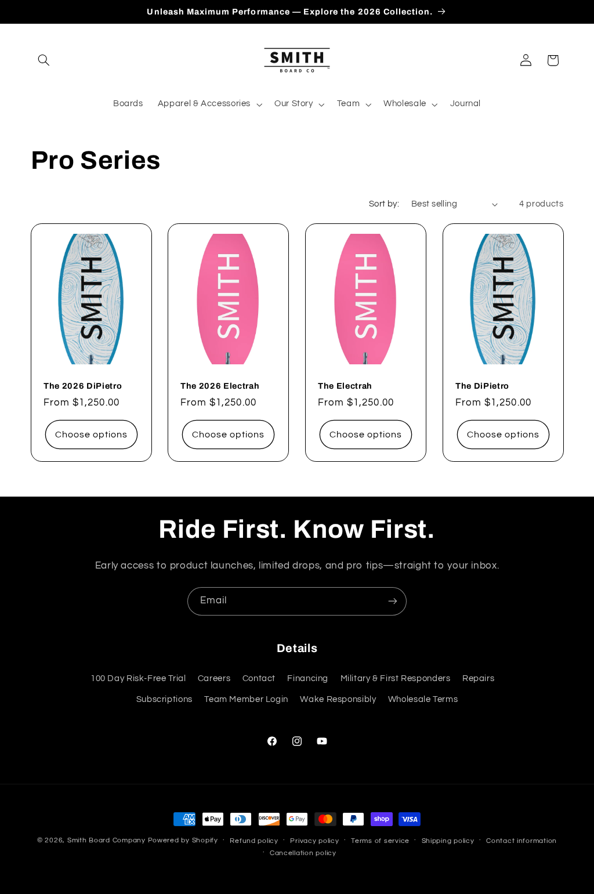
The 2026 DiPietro (83, 385)
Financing (307, 678)
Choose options (91, 434)
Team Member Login (246, 699)
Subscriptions (164, 699)
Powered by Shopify (183, 840)
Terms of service (380, 841)
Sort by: (384, 204)
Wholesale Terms (423, 699)
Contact (259, 678)
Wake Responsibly (338, 699)
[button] (44, 60)
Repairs (478, 678)
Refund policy (254, 841)
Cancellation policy (303, 853)
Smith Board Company (106, 840)
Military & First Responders (396, 678)
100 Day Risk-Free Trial (138, 678)
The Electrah (345, 385)
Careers (214, 678)
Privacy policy (314, 841)
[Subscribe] (392, 601)
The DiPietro (482, 385)
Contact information (521, 841)
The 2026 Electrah (219, 385)
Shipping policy (448, 841)
